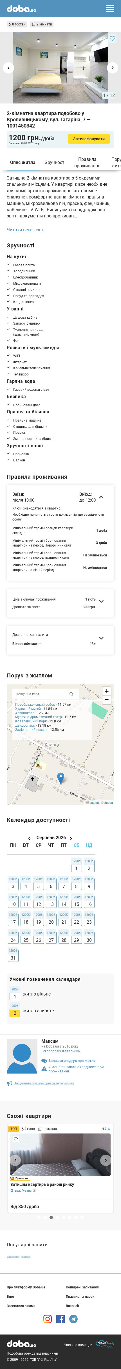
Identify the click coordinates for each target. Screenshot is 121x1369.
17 (13, 922)
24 (13, 940)
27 (51, 940)
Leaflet (94, 802)
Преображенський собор (35, 705)
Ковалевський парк (31, 721)
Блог (10, 1297)
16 (89, 904)
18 (25, 922)
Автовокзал (24, 713)
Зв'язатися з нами (21, 1306)
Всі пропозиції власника (60, 1051)
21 (63, 922)
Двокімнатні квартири (19, 1257)
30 (89, 940)
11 (25, 904)
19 (38, 922)
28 (63, 940)
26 (38, 940)
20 (51, 922)
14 (63, 904)
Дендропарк (25, 725)
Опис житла (22, 162)
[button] (60, 778)
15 (76, 904)
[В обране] (112, 38)
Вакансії (72, 1306)
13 (51, 904)
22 (76, 922)
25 (25, 940)
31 (13, 958)
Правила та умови (80, 1297)
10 (13, 904)
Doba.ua (107, 802)
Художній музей (28, 709)
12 (38, 904)
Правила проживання (87, 162)
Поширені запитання (82, 1287)
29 (76, 940)
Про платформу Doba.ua (26, 1287)
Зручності (55, 162)
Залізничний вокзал (31, 730)
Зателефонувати (89, 139)
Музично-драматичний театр (38, 717)
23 (89, 922)
